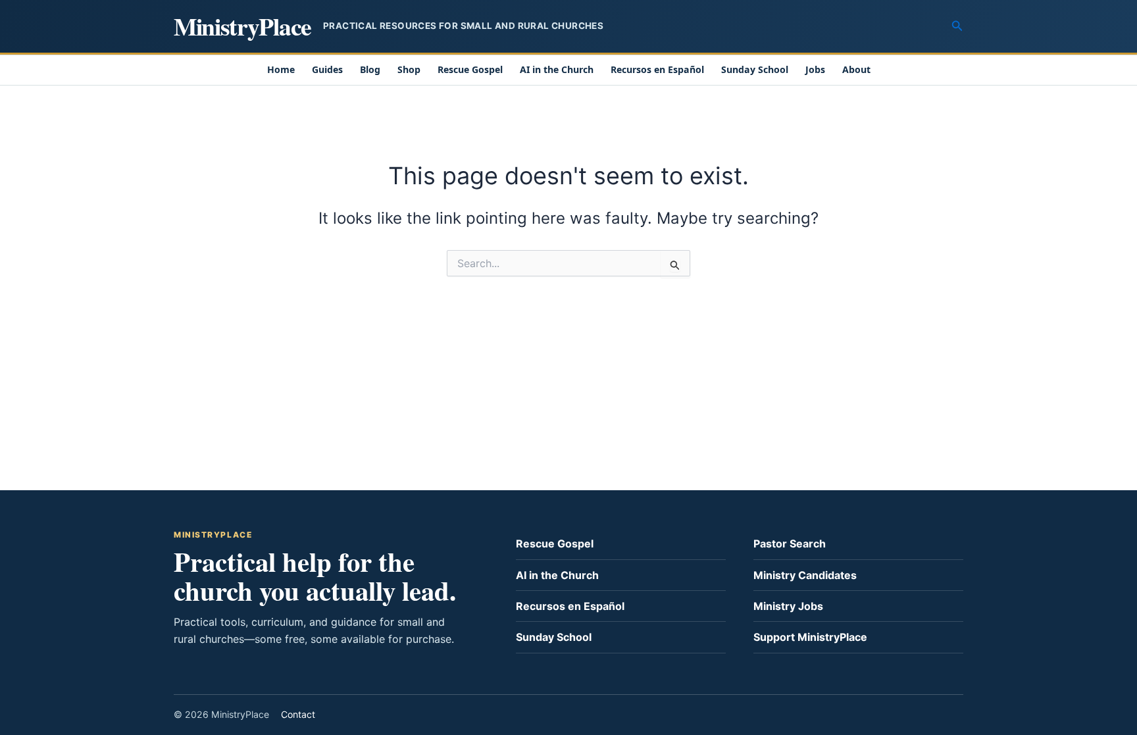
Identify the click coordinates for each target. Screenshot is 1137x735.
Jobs (815, 69)
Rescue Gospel (470, 69)
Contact (298, 714)
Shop (408, 69)
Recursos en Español (657, 69)
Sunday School (754, 69)
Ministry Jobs (788, 606)
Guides (327, 69)
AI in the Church (557, 69)
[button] (957, 26)
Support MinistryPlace (810, 637)
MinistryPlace (242, 26)
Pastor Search (789, 543)
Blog (370, 69)
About (856, 69)
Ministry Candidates (805, 575)
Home (281, 69)
